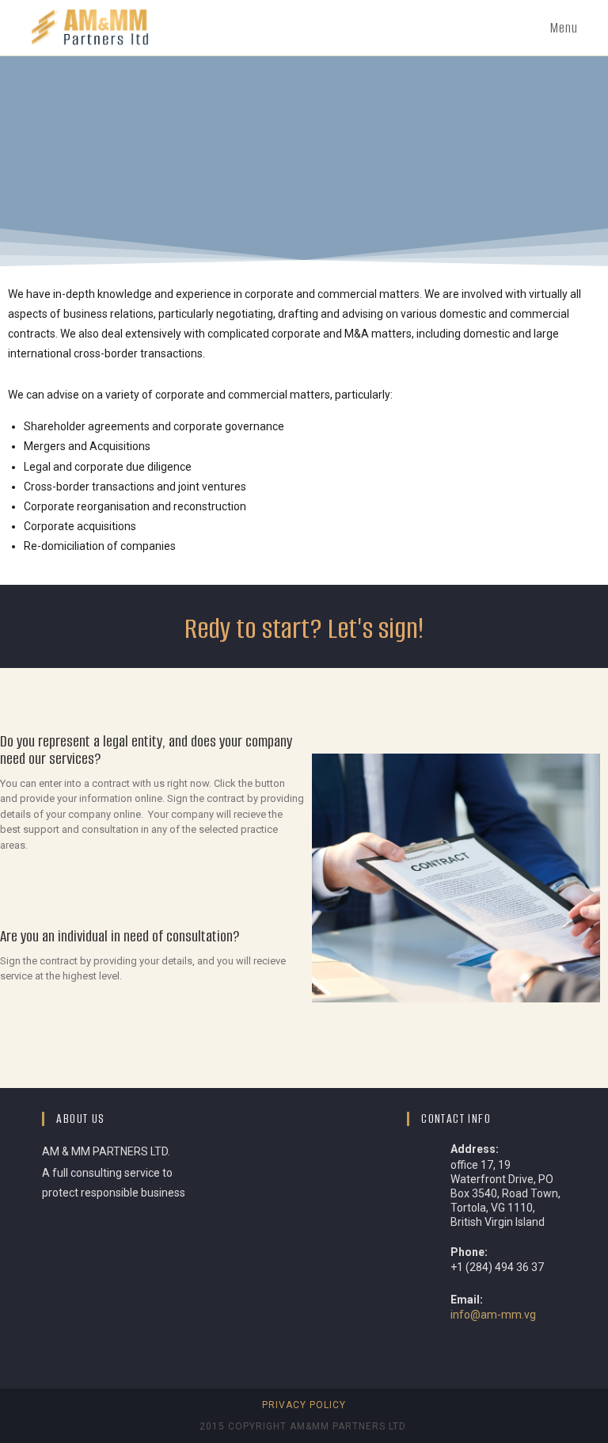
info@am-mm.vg (493, 1314)
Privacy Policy (304, 1405)
